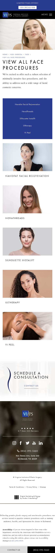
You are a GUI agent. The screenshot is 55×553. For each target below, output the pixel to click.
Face (27, 54)
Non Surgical (16, 54)
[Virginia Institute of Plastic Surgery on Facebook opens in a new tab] (21, 443)
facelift (14, 521)
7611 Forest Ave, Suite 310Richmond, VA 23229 (27, 457)
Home (5, 54)
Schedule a (31, 375)
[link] (27, 429)
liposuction (26, 521)
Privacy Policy (32, 487)
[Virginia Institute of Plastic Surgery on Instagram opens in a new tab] (14, 443)
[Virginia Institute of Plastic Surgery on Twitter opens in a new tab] (27, 443)
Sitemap (43, 487)
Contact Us (31, 385)
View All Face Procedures (14, 57)
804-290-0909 (17, 541)
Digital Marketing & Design (30, 497)
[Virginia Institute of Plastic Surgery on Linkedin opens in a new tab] (41, 443)
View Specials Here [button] (27, 7)
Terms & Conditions (16, 487)
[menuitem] (14, 443)
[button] (50, 15)
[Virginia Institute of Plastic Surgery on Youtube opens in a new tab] (34, 443)
